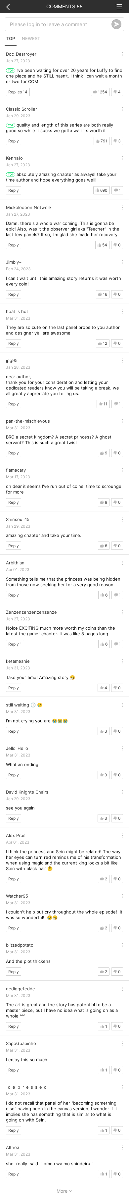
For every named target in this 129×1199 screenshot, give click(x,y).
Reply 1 (15, 644)
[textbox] (60, 24)
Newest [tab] (31, 38)
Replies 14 (17, 91)
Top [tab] (10, 38)
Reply (13, 140)
